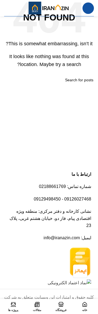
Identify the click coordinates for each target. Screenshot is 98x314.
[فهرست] (88, 8)
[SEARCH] (10, 80)
